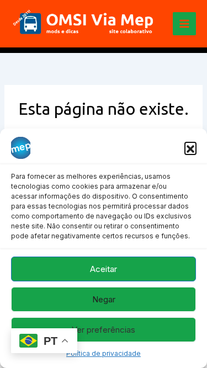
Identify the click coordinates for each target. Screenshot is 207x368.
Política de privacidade (103, 353)
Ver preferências (103, 329)
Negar (103, 299)
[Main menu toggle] (184, 23)
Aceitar (103, 269)
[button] (190, 147)
